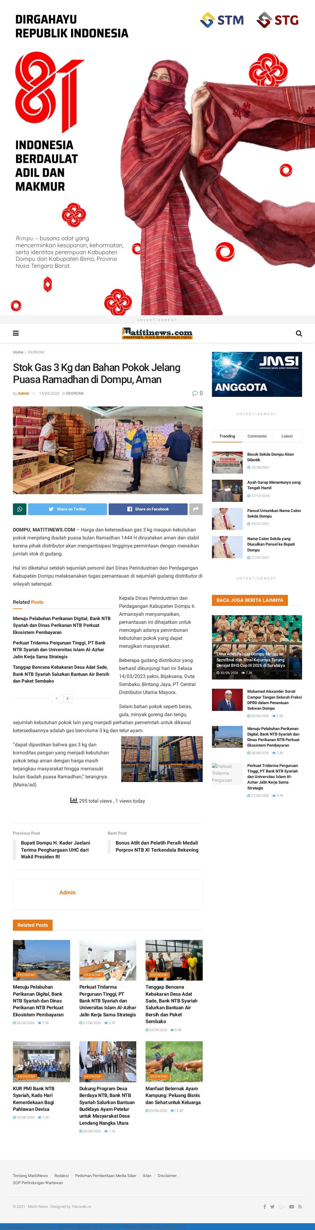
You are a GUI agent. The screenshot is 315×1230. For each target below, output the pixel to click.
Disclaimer (167, 1175)
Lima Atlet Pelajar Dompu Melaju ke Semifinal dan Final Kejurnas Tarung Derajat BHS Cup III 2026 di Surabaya (251, 659)
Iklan (147, 1175)
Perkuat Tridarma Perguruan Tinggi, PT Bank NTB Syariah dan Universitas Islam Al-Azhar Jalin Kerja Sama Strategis (59, 649)
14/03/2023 (49, 393)
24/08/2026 (157, 1030)
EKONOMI (36, 352)
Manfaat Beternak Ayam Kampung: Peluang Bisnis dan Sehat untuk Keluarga (173, 1095)
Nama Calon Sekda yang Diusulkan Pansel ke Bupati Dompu (271, 544)
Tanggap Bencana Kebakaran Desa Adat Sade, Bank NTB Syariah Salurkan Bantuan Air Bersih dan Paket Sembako (61, 674)
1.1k (111, 1131)
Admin (23, 393)
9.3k (177, 1030)
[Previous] (56, 698)
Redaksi (61, 1175)
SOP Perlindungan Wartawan (38, 1182)
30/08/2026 (228, 673)
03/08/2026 (91, 1131)
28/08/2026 (25, 1023)
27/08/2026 (91, 1023)
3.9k (279, 716)
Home (18, 352)
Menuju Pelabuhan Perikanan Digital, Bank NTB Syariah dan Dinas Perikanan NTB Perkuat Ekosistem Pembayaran (62, 625)
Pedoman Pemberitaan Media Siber (105, 1175)
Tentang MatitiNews (30, 1175)
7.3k (45, 1023)
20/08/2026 (25, 1117)
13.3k (178, 1111)
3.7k (111, 1023)
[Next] (67, 698)
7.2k (45, 1117)
